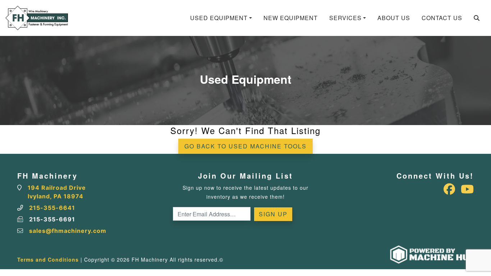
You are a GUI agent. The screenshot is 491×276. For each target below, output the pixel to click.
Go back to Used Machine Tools (245, 146)
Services (345, 18)
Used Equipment (219, 18)
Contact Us (442, 18)
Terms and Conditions (48, 259)
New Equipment (290, 18)
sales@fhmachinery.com (67, 230)
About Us (393, 18)
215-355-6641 (52, 207)
